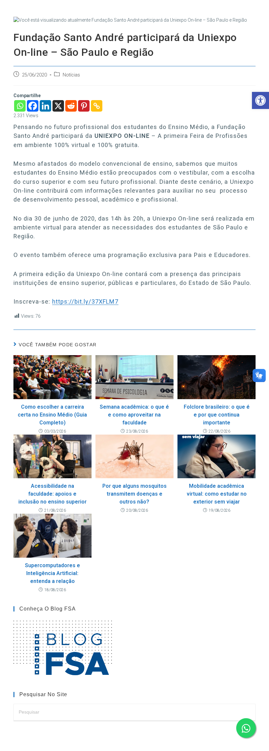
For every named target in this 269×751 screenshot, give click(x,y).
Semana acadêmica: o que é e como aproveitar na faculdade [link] (134, 415)
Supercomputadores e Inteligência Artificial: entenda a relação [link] (52, 573)
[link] (260, 100)
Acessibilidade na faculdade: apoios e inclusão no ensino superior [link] (52, 494)
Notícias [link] (71, 75)
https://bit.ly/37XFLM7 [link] (85, 301)
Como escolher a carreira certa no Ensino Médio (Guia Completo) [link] (52, 415)
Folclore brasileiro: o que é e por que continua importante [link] (217, 415)
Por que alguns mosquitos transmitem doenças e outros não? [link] (134, 494)
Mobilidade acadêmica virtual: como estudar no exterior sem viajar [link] (217, 494)
